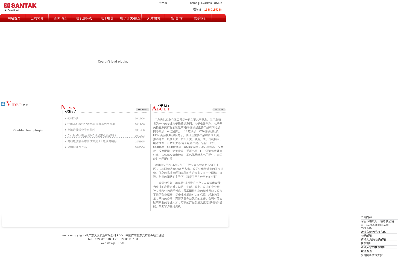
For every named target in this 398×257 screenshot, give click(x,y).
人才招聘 (153, 18)
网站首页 (14, 18)
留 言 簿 (177, 18)
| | (206, 3)
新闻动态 (60, 18)
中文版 (163, 3)
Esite (121, 243)
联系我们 (200, 18)
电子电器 (107, 18)
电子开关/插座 (130, 18)
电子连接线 (84, 18)
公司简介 (37, 18)
